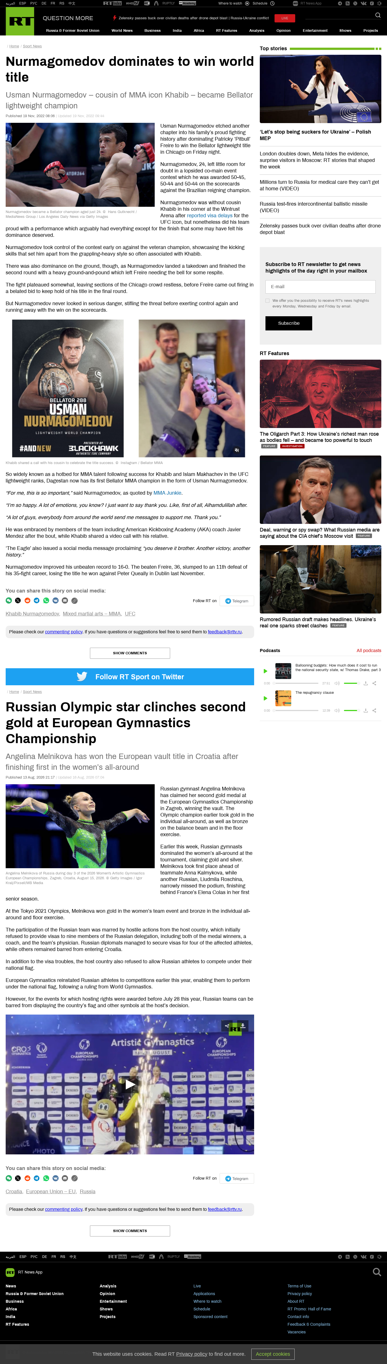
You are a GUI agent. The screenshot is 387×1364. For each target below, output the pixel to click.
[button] (130, 1084)
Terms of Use (299, 1286)
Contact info (298, 1317)
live (285, 18)
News (11, 1286)
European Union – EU (51, 1191)
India (177, 31)
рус (34, 1257)
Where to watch (208, 1301)
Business (152, 31)
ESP (22, 3)
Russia (87, 1191)
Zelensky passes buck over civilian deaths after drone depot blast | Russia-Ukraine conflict (194, 18)
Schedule (202, 1309)
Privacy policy (300, 1294)
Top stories (273, 48)
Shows (345, 31)
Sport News (32, 46)
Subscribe (288, 323)
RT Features (226, 31)
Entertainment (315, 31)
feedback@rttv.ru (225, 631)
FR (53, 3)
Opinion (284, 31)
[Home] (20, 21)
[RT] (112, 3)
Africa (199, 31)
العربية (10, 3)
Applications (204, 1294)
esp (23, 1257)
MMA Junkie (167, 493)
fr (54, 1257)
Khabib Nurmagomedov (32, 614)
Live (197, 1286)
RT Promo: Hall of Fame (309, 1309)
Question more (68, 18)
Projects (370, 31)
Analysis (256, 31)
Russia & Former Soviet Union (72, 31)
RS (61, 3)
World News (122, 31)
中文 (72, 3)
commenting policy (63, 631)
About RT (296, 1301)
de (44, 1257)
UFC (130, 614)
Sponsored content (210, 1317)
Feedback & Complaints (309, 1324)
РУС (33, 3)
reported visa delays (210, 215)
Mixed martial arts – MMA (92, 614)
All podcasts (369, 650)
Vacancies (297, 1332)
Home (14, 46)
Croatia (14, 1191)
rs (62, 1257)
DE (44, 3)
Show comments (130, 653)
